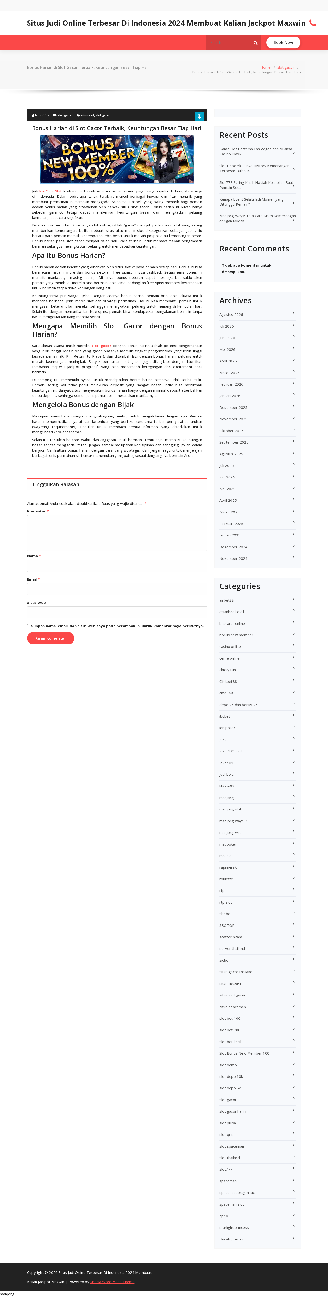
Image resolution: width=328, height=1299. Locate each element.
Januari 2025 (229, 535)
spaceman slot (231, 1204)
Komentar (38, 511)
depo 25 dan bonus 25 (238, 704)
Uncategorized (232, 1239)
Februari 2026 (231, 384)
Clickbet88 (228, 681)
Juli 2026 (226, 326)
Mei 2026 (227, 349)
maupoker (228, 844)
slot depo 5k (230, 1087)
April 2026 (228, 360)
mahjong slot (230, 809)
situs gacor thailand (235, 971)
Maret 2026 (229, 372)
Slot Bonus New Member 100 (244, 1053)
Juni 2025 (227, 477)
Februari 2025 (231, 523)
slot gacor (285, 67)
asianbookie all (231, 611)
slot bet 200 (229, 1029)
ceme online (229, 658)
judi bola (226, 774)
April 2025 (228, 500)
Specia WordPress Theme (112, 1281)
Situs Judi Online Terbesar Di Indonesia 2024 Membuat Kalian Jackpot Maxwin (166, 23)
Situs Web (36, 602)
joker (223, 739)
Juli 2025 (226, 465)
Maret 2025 (229, 512)
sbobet (225, 913)
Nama (34, 556)
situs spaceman (232, 1006)
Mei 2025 (227, 488)
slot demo (228, 1064)
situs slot (87, 115)
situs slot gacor (232, 995)
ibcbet (224, 716)
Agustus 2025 (231, 454)
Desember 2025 (233, 407)
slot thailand (229, 1157)
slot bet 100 (229, 1018)
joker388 (227, 762)
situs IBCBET (230, 983)
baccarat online (232, 623)
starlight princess (234, 1227)
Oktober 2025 (231, 430)
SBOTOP (227, 925)
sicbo (223, 960)
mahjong (226, 797)
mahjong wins (231, 832)
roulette (226, 878)
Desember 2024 (233, 546)
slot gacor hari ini (233, 1111)
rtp (222, 890)
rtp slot (225, 902)
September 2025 (234, 442)
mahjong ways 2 (233, 820)
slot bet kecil (230, 1041)
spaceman (228, 1181)
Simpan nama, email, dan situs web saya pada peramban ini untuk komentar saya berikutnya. (117, 625)
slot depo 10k (231, 1076)
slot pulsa (227, 1122)
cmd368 (226, 693)
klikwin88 (227, 786)
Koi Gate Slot (50, 191)
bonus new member (236, 634)
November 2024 (233, 558)
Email (33, 579)
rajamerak (228, 867)
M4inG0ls (41, 115)
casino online (230, 646)
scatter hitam (230, 937)
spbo (223, 1215)
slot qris (226, 1134)
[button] (255, 42)
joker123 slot (230, 751)
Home (265, 67)
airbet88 (226, 600)
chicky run (227, 669)
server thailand (232, 948)
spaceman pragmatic (237, 1192)
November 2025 (233, 419)
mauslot (226, 855)
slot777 (225, 1169)
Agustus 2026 (231, 314)
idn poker (227, 727)
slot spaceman (231, 1146)
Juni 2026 (227, 337)
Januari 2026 (229, 395)
